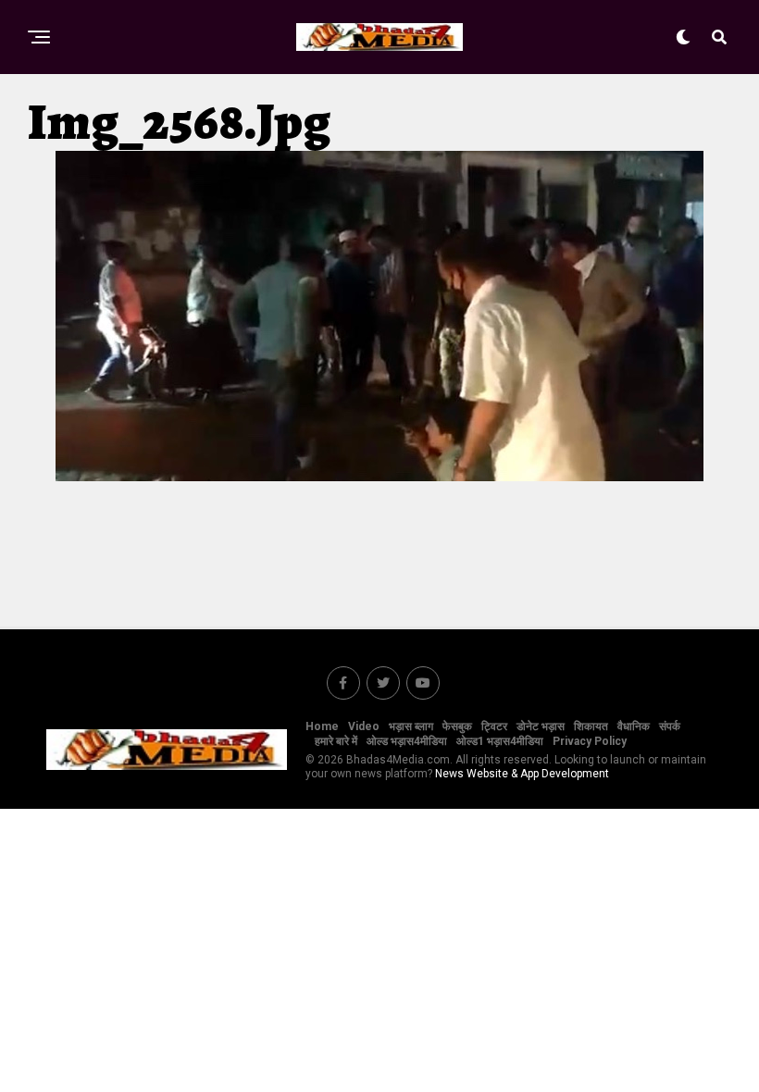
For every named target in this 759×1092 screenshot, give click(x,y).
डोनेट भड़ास (540, 726)
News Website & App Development (522, 773)
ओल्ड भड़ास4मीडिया (407, 741)
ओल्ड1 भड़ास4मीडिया (499, 741)
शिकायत (591, 726)
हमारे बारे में (336, 741)
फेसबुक (457, 726)
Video (364, 726)
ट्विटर (494, 726)
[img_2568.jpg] (379, 476)
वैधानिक (633, 726)
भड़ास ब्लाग (411, 726)
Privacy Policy (590, 741)
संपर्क (669, 726)
